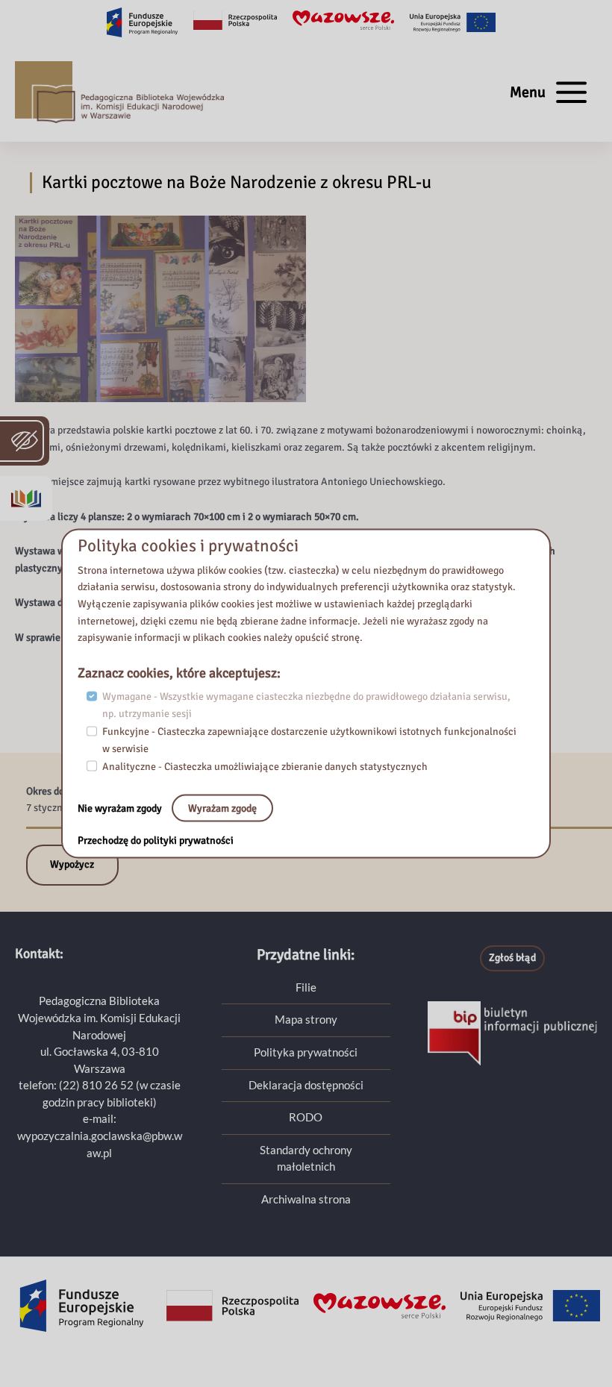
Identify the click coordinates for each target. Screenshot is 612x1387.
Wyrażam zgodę (222, 807)
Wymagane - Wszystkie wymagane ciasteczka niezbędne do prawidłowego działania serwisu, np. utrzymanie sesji (306, 705)
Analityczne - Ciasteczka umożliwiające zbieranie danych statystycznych (265, 766)
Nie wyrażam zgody (121, 807)
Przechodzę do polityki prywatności (156, 840)
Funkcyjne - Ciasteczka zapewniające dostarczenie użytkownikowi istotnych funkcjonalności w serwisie (309, 740)
